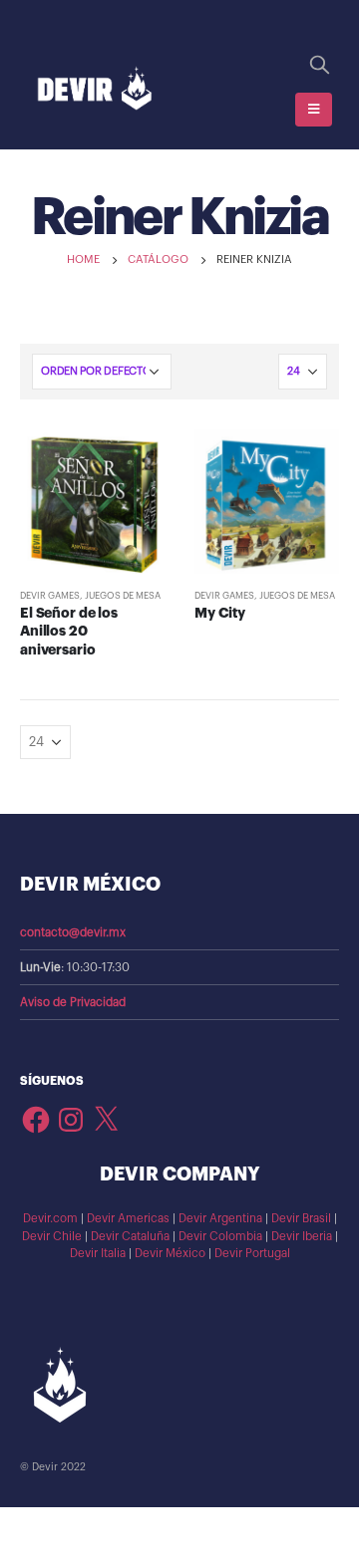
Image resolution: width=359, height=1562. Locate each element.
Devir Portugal (252, 1253)
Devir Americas (128, 1218)
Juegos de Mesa (123, 596)
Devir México (170, 1253)
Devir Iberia (301, 1236)
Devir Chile (52, 1236)
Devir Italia (98, 1253)
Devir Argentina (220, 1218)
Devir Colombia (220, 1236)
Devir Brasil (301, 1218)
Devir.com (50, 1218)
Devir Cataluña (130, 1236)
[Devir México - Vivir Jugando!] (95, 89)
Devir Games (50, 596)
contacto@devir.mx (73, 932)
